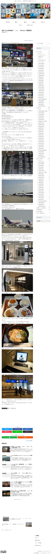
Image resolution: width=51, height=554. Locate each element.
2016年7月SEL (44, 70)
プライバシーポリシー (46, 551)
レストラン (44, 53)
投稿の (37, 540)
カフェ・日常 (44, 61)
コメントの (38, 542)
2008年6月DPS (44, 129)
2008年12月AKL (44, 71)
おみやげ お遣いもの (44, 60)
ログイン (36, 537)
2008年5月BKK (44, 80)
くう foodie (44, 51)
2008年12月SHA (44, 73)
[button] (49, 43)
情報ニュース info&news (44, 207)
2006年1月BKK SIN (44, 105)
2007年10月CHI (44, 92)
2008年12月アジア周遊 (44, 121)
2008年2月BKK (44, 85)
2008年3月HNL (44, 83)
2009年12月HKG (44, 90)
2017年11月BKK (44, 65)
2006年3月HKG (44, 102)
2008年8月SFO (44, 77)
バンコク (10, 408)
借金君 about (44, 209)
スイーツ (44, 58)
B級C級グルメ (44, 56)
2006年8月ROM (44, 100)
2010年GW (14, 408)
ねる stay (44, 107)
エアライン (44, 160)
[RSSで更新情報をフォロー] (25, 437)
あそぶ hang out (5, 408)
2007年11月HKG (44, 88)
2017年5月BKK (44, 68)
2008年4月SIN (44, 82)
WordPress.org (38, 545)
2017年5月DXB (44, 66)
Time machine (44, 211)
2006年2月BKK (44, 104)
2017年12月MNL (44, 63)
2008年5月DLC (44, 78)
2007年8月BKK (44, 94)
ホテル (44, 109)
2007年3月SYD (44, 97)
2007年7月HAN (44, 95)
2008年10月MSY (44, 75)
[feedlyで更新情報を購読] (9, 437)
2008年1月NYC (44, 139)
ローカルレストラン (44, 54)
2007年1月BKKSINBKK (44, 99)
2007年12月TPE (44, 87)
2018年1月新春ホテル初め (44, 111)
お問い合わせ (40, 551)
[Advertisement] (17, 36)
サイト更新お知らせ (44, 212)
